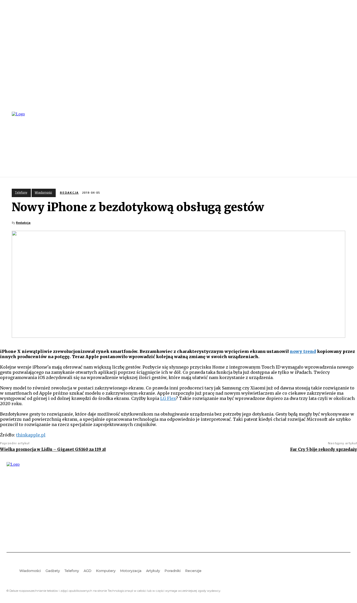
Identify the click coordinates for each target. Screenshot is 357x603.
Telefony (21, 192)
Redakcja (69, 192)
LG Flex (168, 398)
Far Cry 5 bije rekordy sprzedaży (323, 449)
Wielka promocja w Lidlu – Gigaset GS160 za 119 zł (53, 449)
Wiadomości (43, 192)
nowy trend (303, 351)
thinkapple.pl (30, 435)
